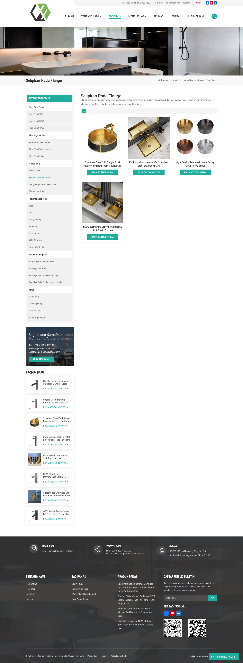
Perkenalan (31, 584)
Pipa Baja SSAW (36, 128)
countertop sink (80, 589)
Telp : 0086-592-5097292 (118, 550)
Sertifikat (30, 594)
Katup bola (34, 297)
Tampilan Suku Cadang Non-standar (46, 282)
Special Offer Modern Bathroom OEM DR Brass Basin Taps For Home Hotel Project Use (56, 401)
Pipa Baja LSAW (36, 121)
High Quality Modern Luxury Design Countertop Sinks (195, 164)
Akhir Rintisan (35, 240)
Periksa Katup (35, 310)
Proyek (29, 599)
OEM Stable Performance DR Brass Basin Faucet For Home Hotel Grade (56, 513)
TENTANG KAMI (90, 16)
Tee (30, 212)
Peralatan (30, 589)
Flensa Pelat (35, 170)
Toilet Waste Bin (36, 247)
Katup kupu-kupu (37, 317)
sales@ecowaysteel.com (47, 352)
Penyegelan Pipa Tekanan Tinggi (44, 275)
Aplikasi (159, 16)
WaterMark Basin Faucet (84, 594)
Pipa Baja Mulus (37, 135)
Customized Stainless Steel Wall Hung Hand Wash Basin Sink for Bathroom (57, 494)
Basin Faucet (78, 584)
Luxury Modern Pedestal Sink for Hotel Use (55, 457)
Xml (104, 656)
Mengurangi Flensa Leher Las (42, 184)
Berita (175, 16)
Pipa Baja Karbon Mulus (40, 149)
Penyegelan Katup (37, 268)
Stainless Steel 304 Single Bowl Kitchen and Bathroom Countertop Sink (57, 420)
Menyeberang (35, 219)
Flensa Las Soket (37, 191)
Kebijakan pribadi (118, 656)
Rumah (69, 16)
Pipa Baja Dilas (36, 107)
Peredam (33, 226)
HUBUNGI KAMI (195, 16)
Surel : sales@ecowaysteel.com (174, 2)
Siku (31, 206)
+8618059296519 (49, 348)
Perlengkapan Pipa (38, 199)
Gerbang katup (35, 303)
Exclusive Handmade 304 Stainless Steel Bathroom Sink (148, 164)
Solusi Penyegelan (38, 254)
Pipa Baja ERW (36, 114)
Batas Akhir (34, 233)
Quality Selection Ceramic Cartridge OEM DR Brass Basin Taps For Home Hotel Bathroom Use (56, 382)
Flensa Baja (188, 80)
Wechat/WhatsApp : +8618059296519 (125, 553)
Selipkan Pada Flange (207, 80)
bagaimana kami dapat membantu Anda (47, 337)
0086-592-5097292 (44, 345)
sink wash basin (80, 599)
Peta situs (92, 656)
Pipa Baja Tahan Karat (39, 142)
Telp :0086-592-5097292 (138, 2)
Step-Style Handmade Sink (41, 261)
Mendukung (136, 16)
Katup (32, 289)
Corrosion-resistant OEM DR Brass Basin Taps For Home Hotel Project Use (57, 438)
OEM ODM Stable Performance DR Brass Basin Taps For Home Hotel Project (56, 475)
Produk (114, 16)
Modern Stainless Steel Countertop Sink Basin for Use (102, 228)
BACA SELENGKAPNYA (55, 388)
